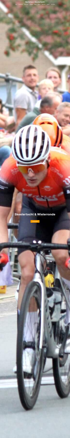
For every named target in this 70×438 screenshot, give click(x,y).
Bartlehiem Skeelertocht (35, 2)
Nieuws (39, 4)
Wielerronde (26, 4)
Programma (35, 221)
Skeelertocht (20, 4)
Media (35, 4)
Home (16, 4)
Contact (48, 4)
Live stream (53, 4)
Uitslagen (31, 4)
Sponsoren (43, 4)
